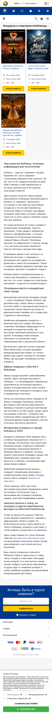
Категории (8, 622)
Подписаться (26, 609)
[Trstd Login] (48, 3)
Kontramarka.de (10, 635)
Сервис (6, 628)
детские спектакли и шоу (31, 538)
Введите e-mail (26, 601)
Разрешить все (27, 709)
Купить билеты (13, 89)
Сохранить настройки (26, 704)
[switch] (46, 3)
